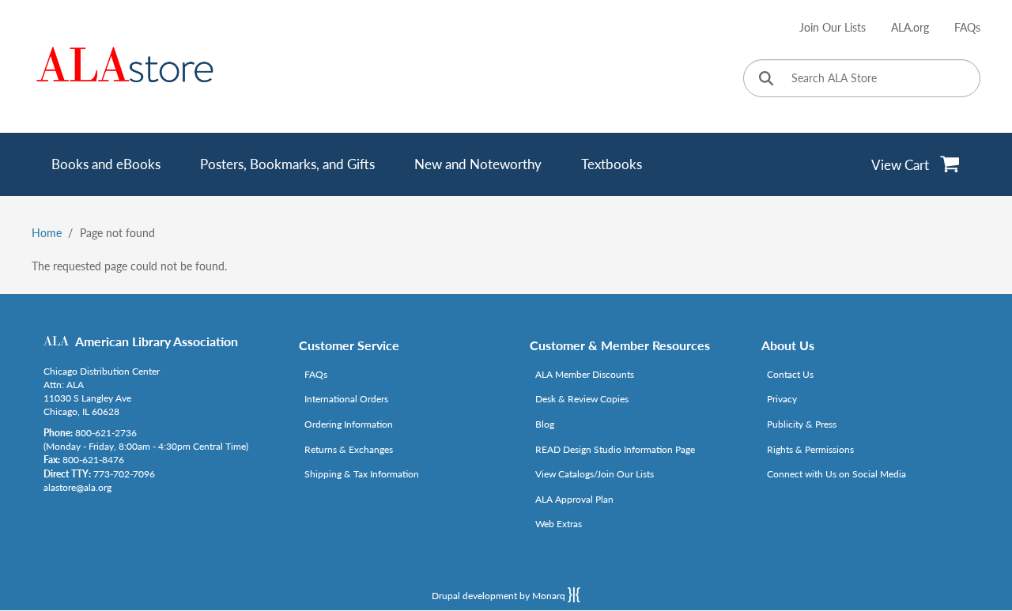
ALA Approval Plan (574, 499)
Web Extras (558, 524)
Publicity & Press (801, 424)
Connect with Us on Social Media (836, 474)
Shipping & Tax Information (361, 474)
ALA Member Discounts (584, 374)
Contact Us (790, 374)
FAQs (967, 27)
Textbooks (611, 164)
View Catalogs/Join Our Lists (594, 474)
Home (47, 232)
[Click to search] (766, 79)
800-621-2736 (106, 433)
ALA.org (910, 27)
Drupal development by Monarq (500, 596)
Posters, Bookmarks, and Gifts (287, 164)
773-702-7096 (124, 474)
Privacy (782, 399)
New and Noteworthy (478, 164)
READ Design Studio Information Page (615, 449)
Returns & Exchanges (348, 449)
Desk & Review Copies (582, 399)
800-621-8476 (93, 460)
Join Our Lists (832, 27)
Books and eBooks (105, 164)
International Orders (346, 399)
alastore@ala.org (77, 487)
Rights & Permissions (810, 449)
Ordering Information (348, 424)
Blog (544, 424)
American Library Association (156, 341)
